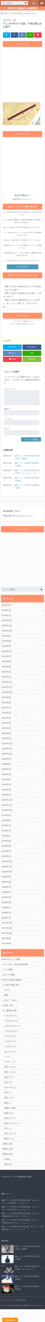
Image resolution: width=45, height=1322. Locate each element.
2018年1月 (6, 917)
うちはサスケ (10, 1041)
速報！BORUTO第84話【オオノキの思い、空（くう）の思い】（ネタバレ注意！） (21, 303)
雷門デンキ (9, 1138)
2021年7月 (6, 707)
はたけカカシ (10, 1051)
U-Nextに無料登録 (22, 267)
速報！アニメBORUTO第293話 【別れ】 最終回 (26, 457)
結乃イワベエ (10, 1133)
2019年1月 (6, 856)
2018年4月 (6, 902)
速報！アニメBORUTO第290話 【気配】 (26, 479)
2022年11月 (7, 625)
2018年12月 (7, 861)
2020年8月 (6, 764)
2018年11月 (7, 866)
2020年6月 (6, 774)
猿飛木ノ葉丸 (10, 1108)
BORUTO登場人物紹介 (12, 979)
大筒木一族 (7, 1005)
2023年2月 (6, 610)
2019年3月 (6, 846)
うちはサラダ (10, 1046)
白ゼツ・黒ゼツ (11, 1000)
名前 (7, 409)
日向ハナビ (9, 1097)
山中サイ (8, 1092)
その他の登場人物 (10, 985)
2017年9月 (6, 938)
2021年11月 (7, 687)
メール (8, 419)
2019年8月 (6, 820)
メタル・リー (10, 1061)
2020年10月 (7, 753)
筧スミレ (8, 1128)
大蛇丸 (7, 1159)
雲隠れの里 (7, 1149)
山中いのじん (10, 1087)
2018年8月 (6, 882)
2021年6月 (6, 712)
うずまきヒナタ (11, 1020)
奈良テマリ (9, 1077)
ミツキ (7, 1056)
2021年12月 (7, 682)
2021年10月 (7, 692)
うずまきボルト (11, 1031)
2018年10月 (7, 871)
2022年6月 (6, 651)
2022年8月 (6, 641)
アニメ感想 (7, 969)
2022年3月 (6, 666)
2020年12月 (7, 743)
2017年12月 (7, 923)
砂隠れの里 (7, 1143)
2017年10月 (7, 933)
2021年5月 (6, 718)
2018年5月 (6, 897)
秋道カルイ (9, 1113)
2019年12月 (7, 800)
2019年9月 (6, 815)
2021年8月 (6, 702)
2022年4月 (6, 661)
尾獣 (6, 995)
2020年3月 (6, 784)
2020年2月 (6, 789)
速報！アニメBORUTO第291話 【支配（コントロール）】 (26, 471)
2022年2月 (6, 671)
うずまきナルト (11, 1015)
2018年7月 (6, 887)
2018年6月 (6, 892)
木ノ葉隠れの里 (9, 1010)
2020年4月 (6, 779)
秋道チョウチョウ (12, 1123)
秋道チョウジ (10, 1118)
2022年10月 (7, 630)
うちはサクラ (10, 1036)
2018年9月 (6, 876)
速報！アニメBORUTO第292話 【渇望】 (26, 464)
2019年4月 (6, 841)
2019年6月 (6, 830)
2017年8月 (6, 943)
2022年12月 (7, 620)
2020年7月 (6, 769)
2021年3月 (6, 728)
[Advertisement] (22, 75)
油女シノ (8, 1102)
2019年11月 (7, 805)
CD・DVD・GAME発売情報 (15, 964)
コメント (9, 389)
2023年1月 (6, 615)
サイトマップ (7, 1300)
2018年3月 (6, 907)
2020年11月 (7, 748)
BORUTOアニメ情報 (11, 959)
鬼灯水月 (8, 1164)
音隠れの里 (7, 1154)
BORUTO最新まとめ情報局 (22, 8)
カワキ (7, 990)
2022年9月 (6, 636)
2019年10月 (7, 810)
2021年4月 (6, 723)
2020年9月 (6, 759)
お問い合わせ (33, 3)
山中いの (8, 1082)
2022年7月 (6, 646)
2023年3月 (6, 605)
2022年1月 (6, 677)
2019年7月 (6, 825)
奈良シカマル (10, 1072)
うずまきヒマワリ (12, 1026)
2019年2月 (6, 851)
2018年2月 (6, 912)
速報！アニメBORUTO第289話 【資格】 (26, 486)
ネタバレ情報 (8, 974)
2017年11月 (7, 928)
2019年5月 (6, 835)
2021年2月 (6, 733)
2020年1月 (6, 794)
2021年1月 (6, 738)
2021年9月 (6, 697)
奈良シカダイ (10, 1067)
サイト (7, 429)
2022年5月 (6, 656)
